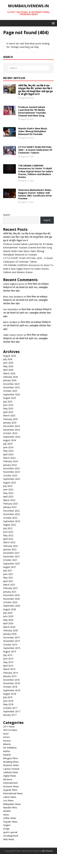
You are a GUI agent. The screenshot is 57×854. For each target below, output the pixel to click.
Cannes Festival (11, 768)
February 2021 (10, 588)
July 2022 (7, 528)
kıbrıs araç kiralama (13, 296)
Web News (8, 839)
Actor (6, 733)
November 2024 (11, 429)
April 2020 (8, 623)
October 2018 (10, 686)
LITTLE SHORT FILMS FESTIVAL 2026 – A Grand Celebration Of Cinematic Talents (35, 150)
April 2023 (8, 496)
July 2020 (7, 612)
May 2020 (8, 619)
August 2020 (9, 609)
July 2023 (7, 485)
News (6, 814)
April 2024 (8, 454)
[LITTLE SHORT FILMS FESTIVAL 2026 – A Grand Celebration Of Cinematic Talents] (9, 153)
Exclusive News (11, 786)
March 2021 (9, 584)
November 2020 (11, 598)
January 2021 (9, 591)
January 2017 (9, 714)
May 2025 (8, 408)
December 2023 (11, 468)
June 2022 (8, 531)
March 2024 (9, 457)
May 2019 (8, 662)
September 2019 (11, 648)
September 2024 (11, 436)
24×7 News (9, 726)
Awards (7, 754)
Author (6, 751)
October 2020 (10, 602)
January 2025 (9, 422)
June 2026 (8, 362)
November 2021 (11, 556)
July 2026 (7, 359)
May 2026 (8, 366)
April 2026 (8, 369)
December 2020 (11, 595)
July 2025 (7, 401)
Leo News (8, 800)
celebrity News (10, 772)
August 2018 (9, 693)
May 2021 (8, 577)
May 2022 (8, 535)
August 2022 (9, 524)
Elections (7, 779)
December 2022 (11, 510)
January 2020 (9, 633)
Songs (6, 828)
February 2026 (10, 376)
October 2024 (10, 433)
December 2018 (11, 679)
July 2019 (7, 655)
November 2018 (11, 683)
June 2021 (8, 574)
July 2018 (7, 697)
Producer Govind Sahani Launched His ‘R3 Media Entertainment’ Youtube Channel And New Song (32, 111)
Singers (7, 825)
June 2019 (8, 658)
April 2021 (8, 581)
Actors (6, 737)
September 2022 (11, 521)
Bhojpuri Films (10, 758)
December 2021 (11, 552)
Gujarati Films (10, 789)
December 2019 (11, 637)
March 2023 (9, 500)
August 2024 (9, 440)
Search (6, 214)
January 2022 (9, 549)
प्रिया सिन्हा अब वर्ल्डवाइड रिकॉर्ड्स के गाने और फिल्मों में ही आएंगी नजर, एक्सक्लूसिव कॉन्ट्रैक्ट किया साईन (26, 287)
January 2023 (9, 507)
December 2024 (11, 426)
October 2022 (10, 517)
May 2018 (8, 704)
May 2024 (8, 450)
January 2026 (9, 380)
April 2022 (8, 538)
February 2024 (10, 461)
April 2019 (8, 665)
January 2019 (9, 676)
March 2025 (9, 415)
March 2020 (9, 626)
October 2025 (10, 390)
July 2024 (7, 443)
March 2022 (9, 542)
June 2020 (8, 616)
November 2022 (11, 514)
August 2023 (9, 482)
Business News (11, 765)
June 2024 (8, 447)
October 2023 (10, 475)
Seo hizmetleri (10, 309)
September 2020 (11, 605)
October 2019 (10, 644)
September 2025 (11, 394)
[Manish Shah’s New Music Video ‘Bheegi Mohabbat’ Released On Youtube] (9, 134)
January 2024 (9, 464)
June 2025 (8, 404)
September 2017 (11, 711)
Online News (9, 818)
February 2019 (10, 672)
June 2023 (8, 489)
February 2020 (10, 630)
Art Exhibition (10, 747)
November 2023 (11, 471)
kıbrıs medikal (10, 322)
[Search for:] (28, 68)
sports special (10, 832)
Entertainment (10, 782)
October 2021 (10, 559)
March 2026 (9, 373)
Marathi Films (10, 807)
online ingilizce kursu (13, 283)
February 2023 (10, 503)
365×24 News (10, 729)
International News (13, 793)
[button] (52, 23)
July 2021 (7, 570)
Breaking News (11, 761)
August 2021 (9, 567)
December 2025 (11, 383)
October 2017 (10, 707)
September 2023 (11, 478)
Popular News (10, 821)
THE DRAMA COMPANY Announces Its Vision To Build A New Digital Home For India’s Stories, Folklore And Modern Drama (35, 171)
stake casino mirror (13, 334)
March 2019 (9, 669)
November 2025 (11, 387)
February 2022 (10, 545)
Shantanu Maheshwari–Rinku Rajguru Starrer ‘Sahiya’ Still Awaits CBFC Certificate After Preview (35, 194)
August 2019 (9, 651)
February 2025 (10, 419)
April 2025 (8, 412)
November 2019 (11, 640)
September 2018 (11, 690)
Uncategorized (10, 835)
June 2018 (8, 700)
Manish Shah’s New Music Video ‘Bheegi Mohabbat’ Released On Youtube (32, 131)
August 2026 (9, 355)
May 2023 (8, 493)
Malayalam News (12, 804)
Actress (7, 740)
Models (7, 810)
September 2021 (11, 563)
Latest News (9, 796)
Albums (7, 744)
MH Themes (47, 851)
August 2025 (9, 397)
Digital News (9, 775)
